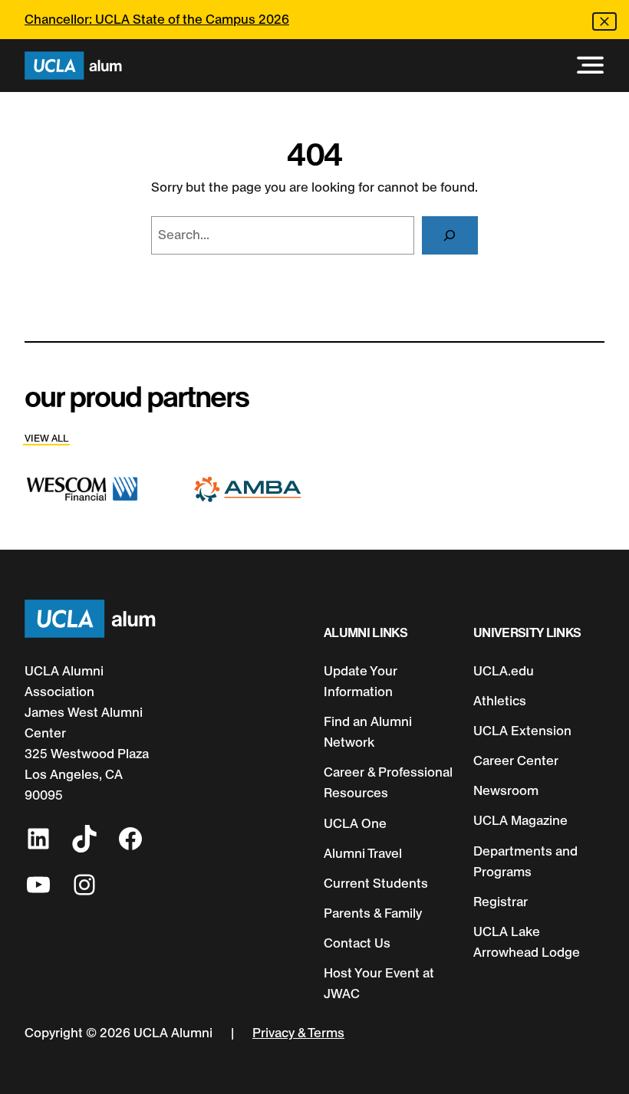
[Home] (73, 65)
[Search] (450, 235)
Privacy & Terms (298, 1032)
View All (46, 438)
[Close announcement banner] (604, 21)
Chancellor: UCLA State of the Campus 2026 (157, 19)
